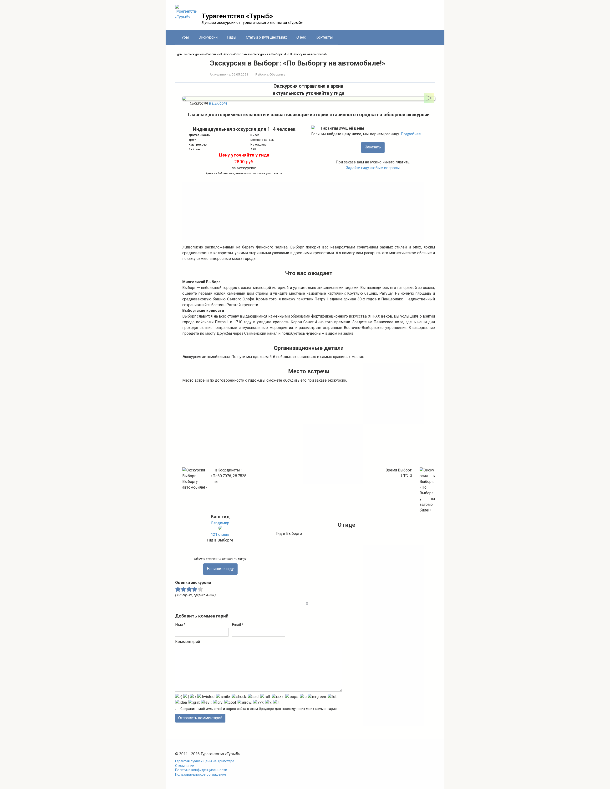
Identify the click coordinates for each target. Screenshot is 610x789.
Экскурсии (208, 37)
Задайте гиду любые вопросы (373, 168)
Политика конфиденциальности (201, 770)
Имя (180, 624)
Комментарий (187, 641)
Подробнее (411, 134)
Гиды (231, 37)
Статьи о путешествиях (266, 37)
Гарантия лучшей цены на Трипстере (204, 761)
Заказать (373, 147)
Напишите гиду (220, 568)
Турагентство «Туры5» (237, 16)
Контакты (324, 37)
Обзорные (277, 74)
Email (238, 624)
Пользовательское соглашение (200, 775)
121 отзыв (220, 534)
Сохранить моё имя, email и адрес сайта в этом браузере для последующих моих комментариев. (259, 709)
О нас (301, 37)
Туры (184, 37)
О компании (184, 766)
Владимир (220, 523)
